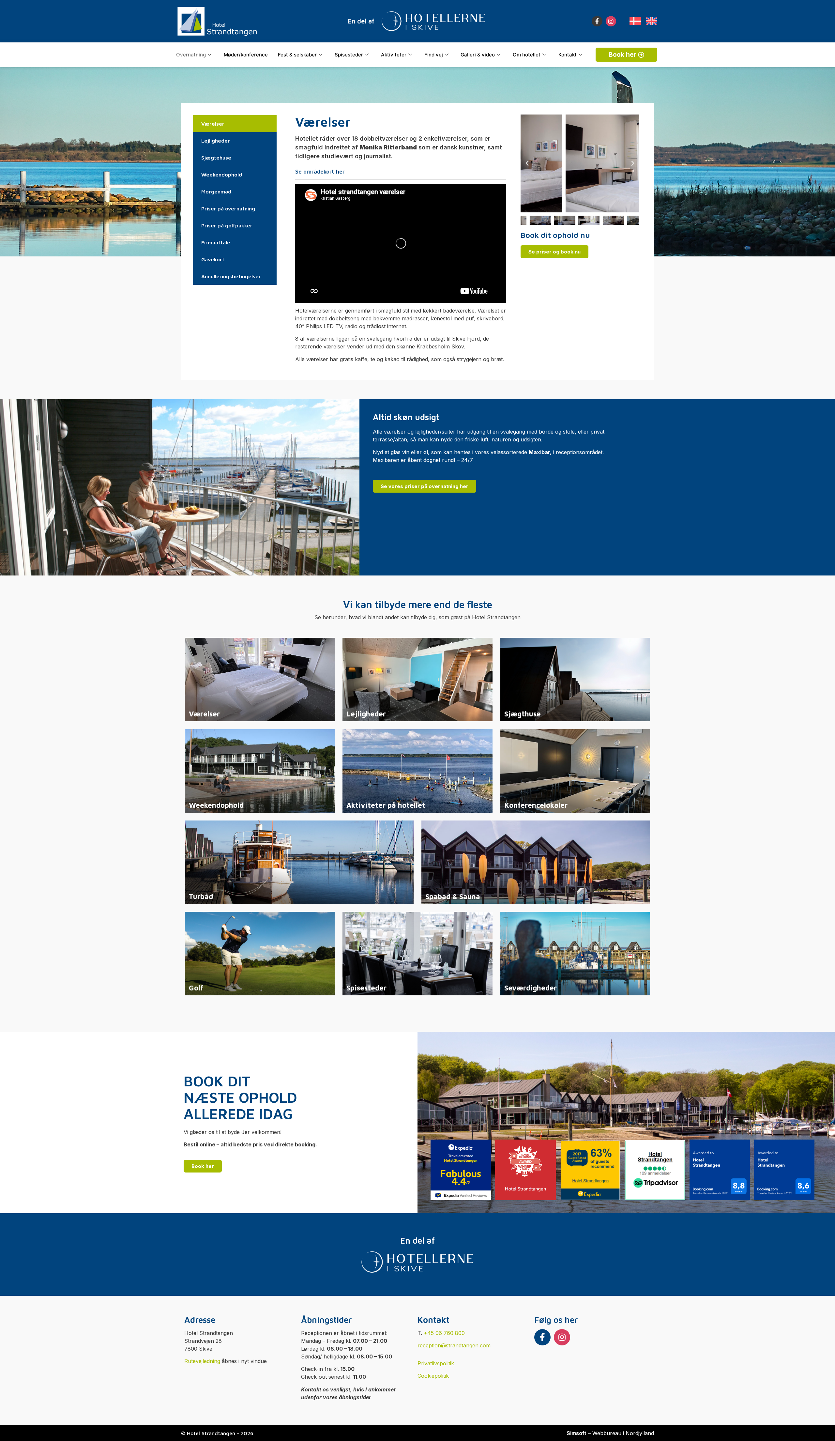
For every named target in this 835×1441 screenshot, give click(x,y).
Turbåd (201, 896)
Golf (196, 988)
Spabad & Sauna (452, 896)
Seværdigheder (530, 988)
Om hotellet (526, 55)
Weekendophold (221, 174)
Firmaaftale (215, 242)
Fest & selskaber (297, 55)
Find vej (433, 55)
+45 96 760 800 (444, 1333)
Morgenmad (216, 191)
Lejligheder (215, 141)
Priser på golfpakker (226, 225)
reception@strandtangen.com (454, 1345)
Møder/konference (246, 55)
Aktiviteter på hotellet (385, 805)
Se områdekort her (320, 171)
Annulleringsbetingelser (231, 276)
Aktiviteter (393, 55)
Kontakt (567, 55)
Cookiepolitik (433, 1375)
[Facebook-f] (597, 21)
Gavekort (212, 259)
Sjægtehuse (216, 158)
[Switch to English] (651, 21)
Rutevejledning (202, 1361)
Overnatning (191, 55)
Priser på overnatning (228, 208)
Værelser (212, 124)
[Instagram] (611, 21)
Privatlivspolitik (436, 1363)
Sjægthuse (522, 714)
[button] (527, 163)
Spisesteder (349, 55)
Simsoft (576, 1433)
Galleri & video (478, 55)
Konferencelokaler (536, 805)
